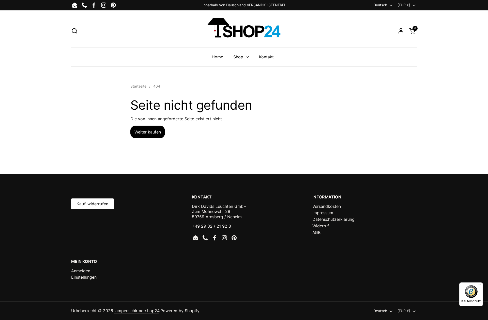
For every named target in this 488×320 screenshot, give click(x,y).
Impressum (322, 212)
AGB (316, 232)
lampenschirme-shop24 (136, 310)
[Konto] (401, 31)
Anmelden (80, 270)
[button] (74, 31)
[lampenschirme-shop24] (243, 30)
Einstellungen (84, 277)
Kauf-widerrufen (93, 203)
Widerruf (320, 225)
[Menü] (480, 285)
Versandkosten (326, 206)
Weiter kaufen (147, 131)
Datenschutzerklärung (333, 219)
